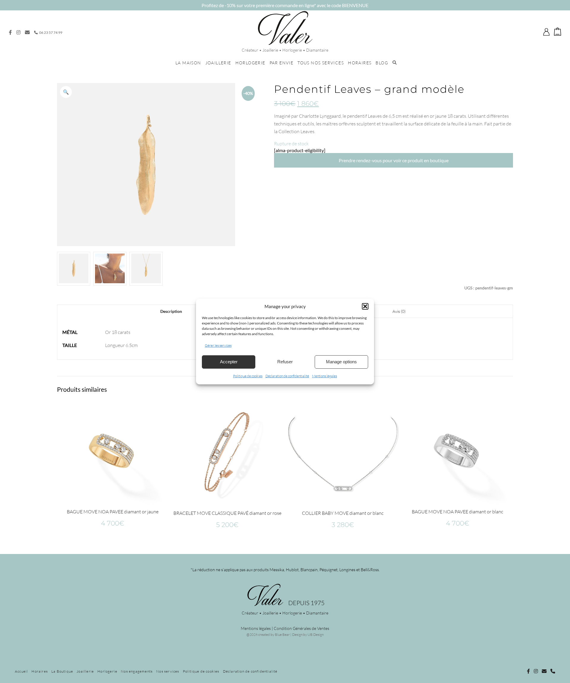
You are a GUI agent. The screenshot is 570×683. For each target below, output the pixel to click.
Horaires (359, 62)
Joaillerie (218, 62)
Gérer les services (218, 345)
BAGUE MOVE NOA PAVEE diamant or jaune (113, 512)
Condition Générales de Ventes (301, 628)
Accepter (229, 361)
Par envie (282, 62)
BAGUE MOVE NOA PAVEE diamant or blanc (457, 512)
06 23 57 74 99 (50, 32)
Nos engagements (137, 671)
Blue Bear (282, 634)
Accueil (21, 671)
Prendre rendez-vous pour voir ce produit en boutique (394, 160)
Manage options (341, 361)
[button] (365, 306)
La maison (188, 62)
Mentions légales (324, 376)
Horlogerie (250, 62)
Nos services (167, 671)
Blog (382, 62)
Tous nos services (320, 62)
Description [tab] (171, 311)
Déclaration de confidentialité (287, 376)
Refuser (285, 361)
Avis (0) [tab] (399, 311)
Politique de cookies (247, 376)
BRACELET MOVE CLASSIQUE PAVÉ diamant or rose (227, 513)
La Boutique (62, 671)
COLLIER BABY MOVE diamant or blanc (343, 513)
